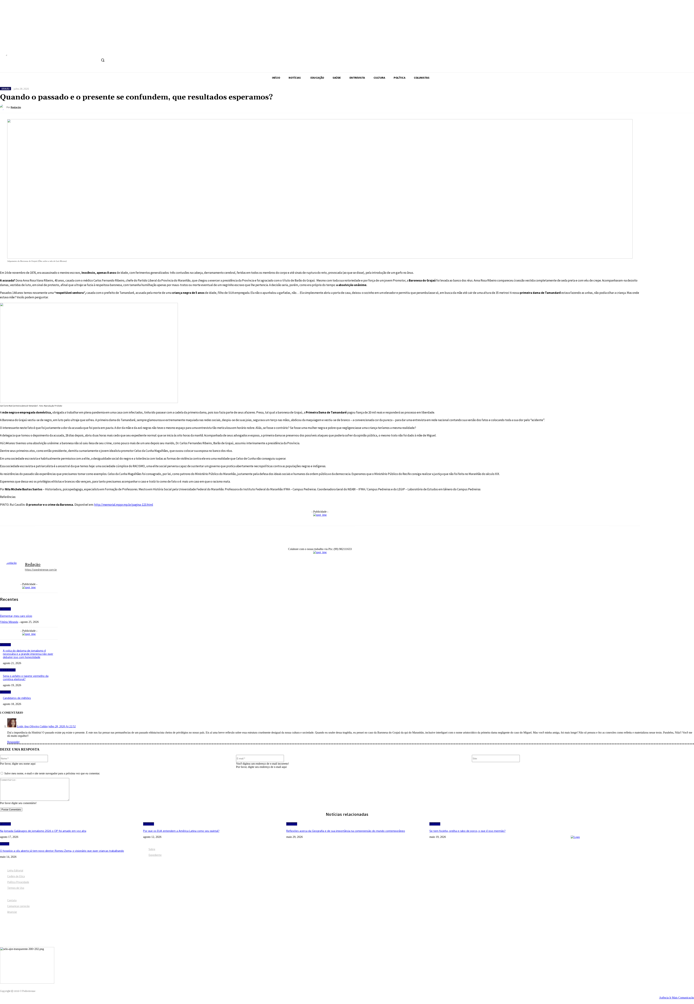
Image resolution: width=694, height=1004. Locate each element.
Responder (13, 741)
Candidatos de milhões (17, 698)
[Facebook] (76, 52)
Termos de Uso (15, 888)
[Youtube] (103, 52)
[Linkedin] (90, 52)
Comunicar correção (18, 906)
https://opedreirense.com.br (41, 569)
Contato (12, 900)
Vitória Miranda (9, 621)
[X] (97, 52)
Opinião (5, 88)
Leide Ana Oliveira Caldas (32, 726)
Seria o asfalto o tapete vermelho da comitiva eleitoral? (25, 677)
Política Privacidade (18, 882)
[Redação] (3, 107)
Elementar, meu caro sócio (16, 616)
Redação (16, 107)
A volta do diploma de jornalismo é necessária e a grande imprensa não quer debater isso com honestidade (28, 654)
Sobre (152, 849)
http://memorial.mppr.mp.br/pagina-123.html (123, 505)
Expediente (155, 855)
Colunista (5, 608)
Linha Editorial (15, 870)
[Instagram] (83, 52)
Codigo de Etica (16, 876)
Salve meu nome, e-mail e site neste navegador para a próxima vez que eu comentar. (52, 773)
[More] (149, 107)
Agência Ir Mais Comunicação (676, 997)
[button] (102, 60)
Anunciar (12, 912)
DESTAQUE (8, 670)
